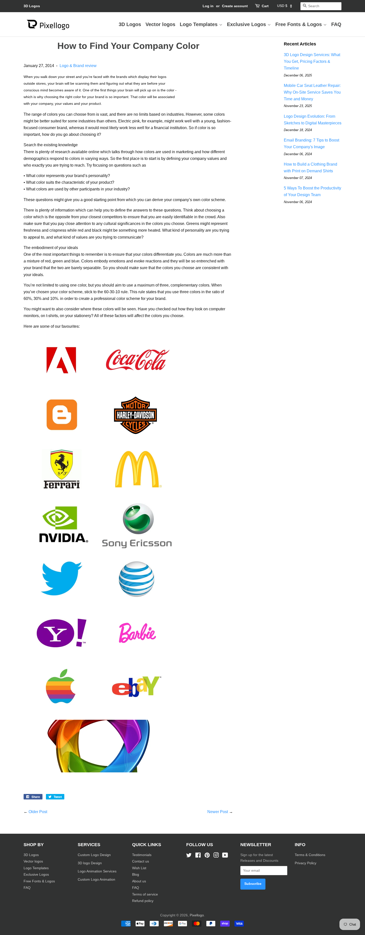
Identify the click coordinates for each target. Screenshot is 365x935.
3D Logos (32, 6)
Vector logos (160, 24)
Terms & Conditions (310, 855)
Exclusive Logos (247, 24)
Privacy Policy (306, 863)
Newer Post (217, 812)
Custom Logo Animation (96, 879)
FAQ (336, 24)
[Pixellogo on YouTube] (225, 856)
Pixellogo (197, 915)
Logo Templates (199, 24)
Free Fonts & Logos (299, 24)
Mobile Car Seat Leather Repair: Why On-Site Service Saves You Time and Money (312, 92)
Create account (235, 6)
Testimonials (141, 855)
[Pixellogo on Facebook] (198, 856)
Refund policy (142, 901)
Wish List (139, 868)
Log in (208, 6)
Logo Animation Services (97, 871)
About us (139, 881)
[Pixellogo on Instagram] (216, 856)
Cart (265, 6)
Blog (135, 874)
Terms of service (145, 894)
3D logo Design (90, 863)
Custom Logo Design (94, 855)
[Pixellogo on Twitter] (189, 856)
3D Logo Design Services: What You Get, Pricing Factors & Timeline (312, 61)
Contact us (140, 861)
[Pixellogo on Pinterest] (207, 856)
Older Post (38, 812)
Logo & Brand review (78, 66)
